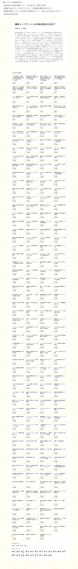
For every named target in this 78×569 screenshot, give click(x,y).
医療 (14, 545)
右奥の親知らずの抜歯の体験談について (14, 5)
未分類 (24, 28)
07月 (19, 551)
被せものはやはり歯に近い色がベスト (52, 11)
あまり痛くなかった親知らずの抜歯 (36, 5)
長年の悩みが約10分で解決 (11, 14)
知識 (26, 545)
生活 (22, 545)
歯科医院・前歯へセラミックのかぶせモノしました (17, 8)
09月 (55, 551)
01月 (37, 551)
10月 (51, 551)
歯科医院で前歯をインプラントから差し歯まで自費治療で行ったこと (22, 11)
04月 (23, 551)
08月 (14, 551)
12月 (42, 551)
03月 (28, 551)
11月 (46, 551)
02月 (33, 551)
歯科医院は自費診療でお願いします (42, 8)
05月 (19, 555)
